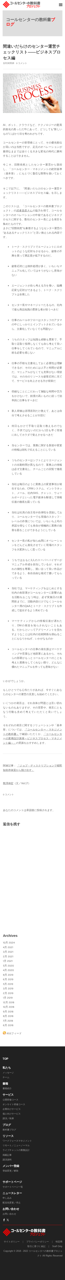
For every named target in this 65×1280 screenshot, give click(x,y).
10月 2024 (9, 942)
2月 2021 (8, 956)
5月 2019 (8, 984)
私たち (7, 1067)
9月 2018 (8, 1011)
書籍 (5, 1083)
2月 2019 (8, 993)
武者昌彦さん (24, 210)
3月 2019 (8, 988)
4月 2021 (8, 947)
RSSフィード (14, 1033)
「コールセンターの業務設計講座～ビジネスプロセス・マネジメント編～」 (32, 738)
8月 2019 (8, 974)
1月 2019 (8, 997)
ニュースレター (12, 1193)
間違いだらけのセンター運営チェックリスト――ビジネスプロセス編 (32, 52)
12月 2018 (8, 1002)
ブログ (7, 1124)
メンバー (8, 1165)
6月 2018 (8, 1025)
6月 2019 (8, 979)
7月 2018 (8, 1020)
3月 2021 (8, 951)
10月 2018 (8, 1006)
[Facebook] (4, 1220)
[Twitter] (7, 1220)
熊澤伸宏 (8, 783)
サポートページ (12, 1181)
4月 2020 (8, 970)
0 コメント (21, 63)
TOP (5, 1058)
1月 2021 (8, 961)
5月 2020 (8, 965)
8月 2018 (8, 1016)
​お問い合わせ (11, 1208)
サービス (8, 1094)
